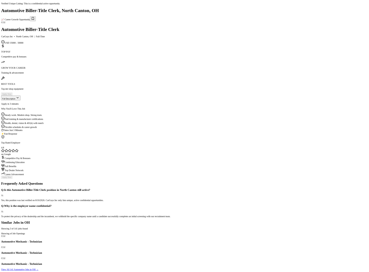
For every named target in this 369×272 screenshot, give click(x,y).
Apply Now (6, 94)
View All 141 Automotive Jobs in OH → (19, 269)
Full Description (9, 99)
